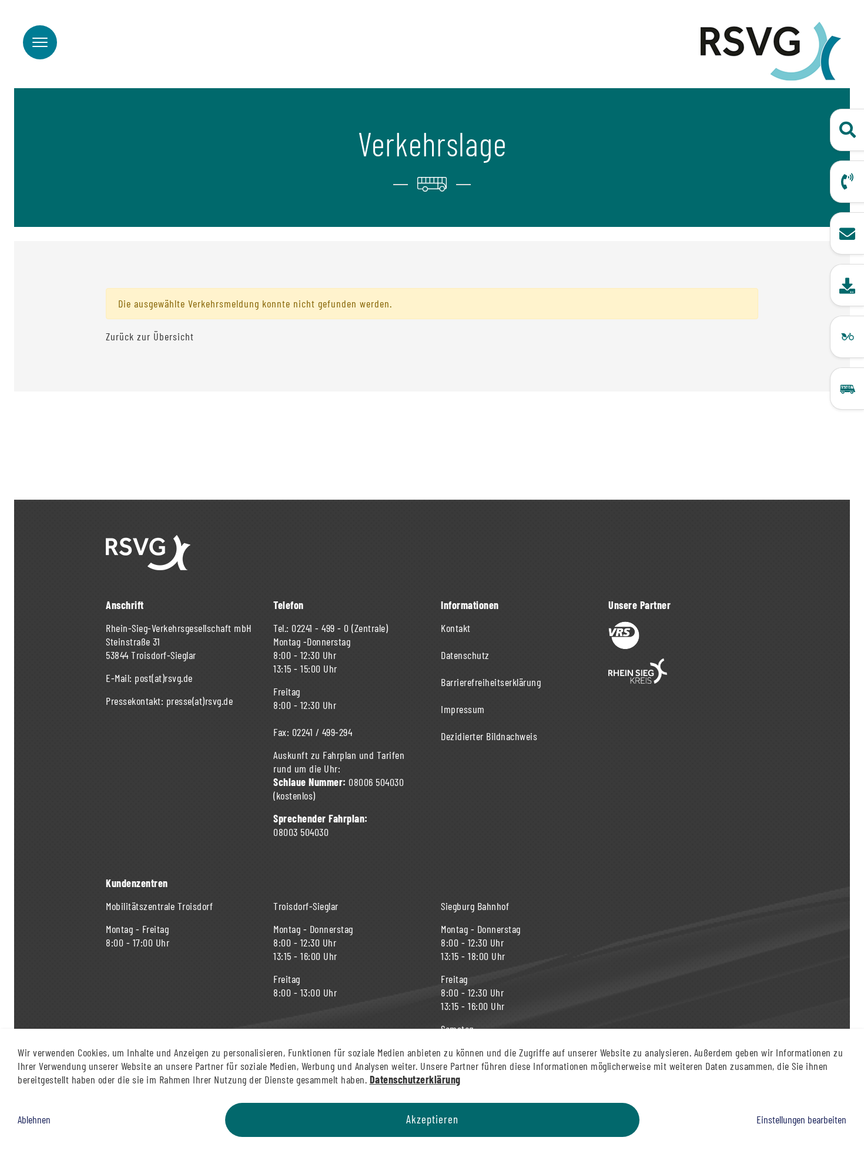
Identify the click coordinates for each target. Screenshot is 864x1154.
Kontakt (456, 627)
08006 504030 (376, 781)
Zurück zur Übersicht (150, 336)
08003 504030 (301, 831)
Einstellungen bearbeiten (801, 1119)
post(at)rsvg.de (164, 677)
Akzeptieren (432, 1119)
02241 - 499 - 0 (320, 627)
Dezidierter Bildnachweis (489, 736)
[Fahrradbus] (847, 337)
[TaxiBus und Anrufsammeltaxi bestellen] (847, 388)
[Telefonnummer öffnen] (847, 181)
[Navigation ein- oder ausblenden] (40, 42)
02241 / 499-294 (322, 731)
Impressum (463, 709)
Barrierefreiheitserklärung (491, 681)
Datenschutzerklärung (415, 1079)
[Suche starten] (847, 130)
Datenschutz (465, 654)
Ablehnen (34, 1119)
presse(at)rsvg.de (199, 700)
